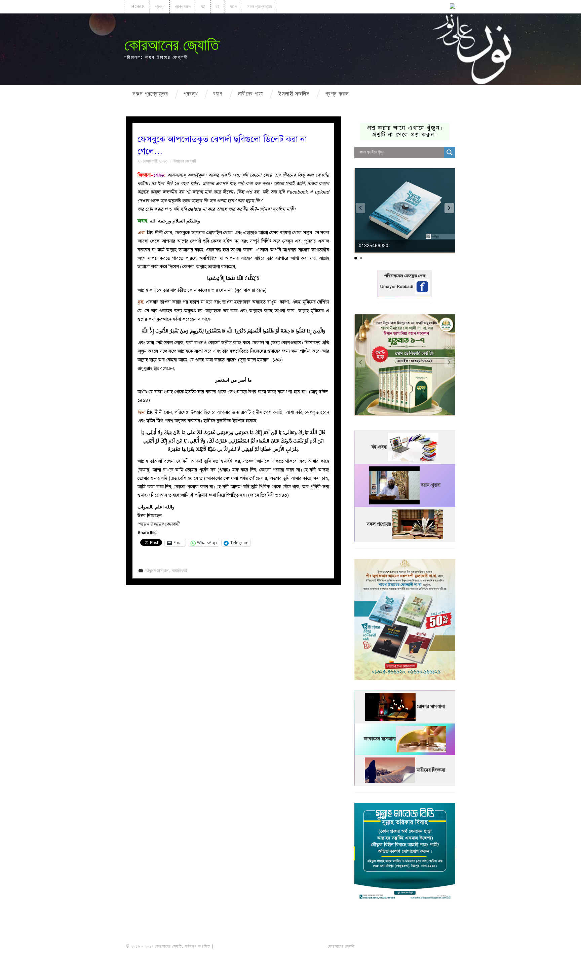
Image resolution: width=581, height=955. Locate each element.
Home (138, 6)
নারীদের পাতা (250, 93)
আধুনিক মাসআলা (157, 570)
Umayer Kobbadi (397, 286)
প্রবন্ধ (159, 6)
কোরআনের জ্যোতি (171, 45)
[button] (449, 208)
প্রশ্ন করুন (183, 6)
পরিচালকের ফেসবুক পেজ (404, 276)
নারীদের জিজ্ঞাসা (431, 770)
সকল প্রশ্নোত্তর (259, 6)
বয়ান (233, 6)
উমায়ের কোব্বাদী (184, 161)
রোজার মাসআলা (431, 707)
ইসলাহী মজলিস (294, 93)
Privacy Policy (436, 946)
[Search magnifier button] (449, 152)
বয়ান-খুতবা (430, 485)
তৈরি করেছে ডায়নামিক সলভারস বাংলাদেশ (385, 946)
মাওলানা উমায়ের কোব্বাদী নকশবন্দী (241, 946)
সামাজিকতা (179, 570)
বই (203, 6)
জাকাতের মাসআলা (380, 739)
